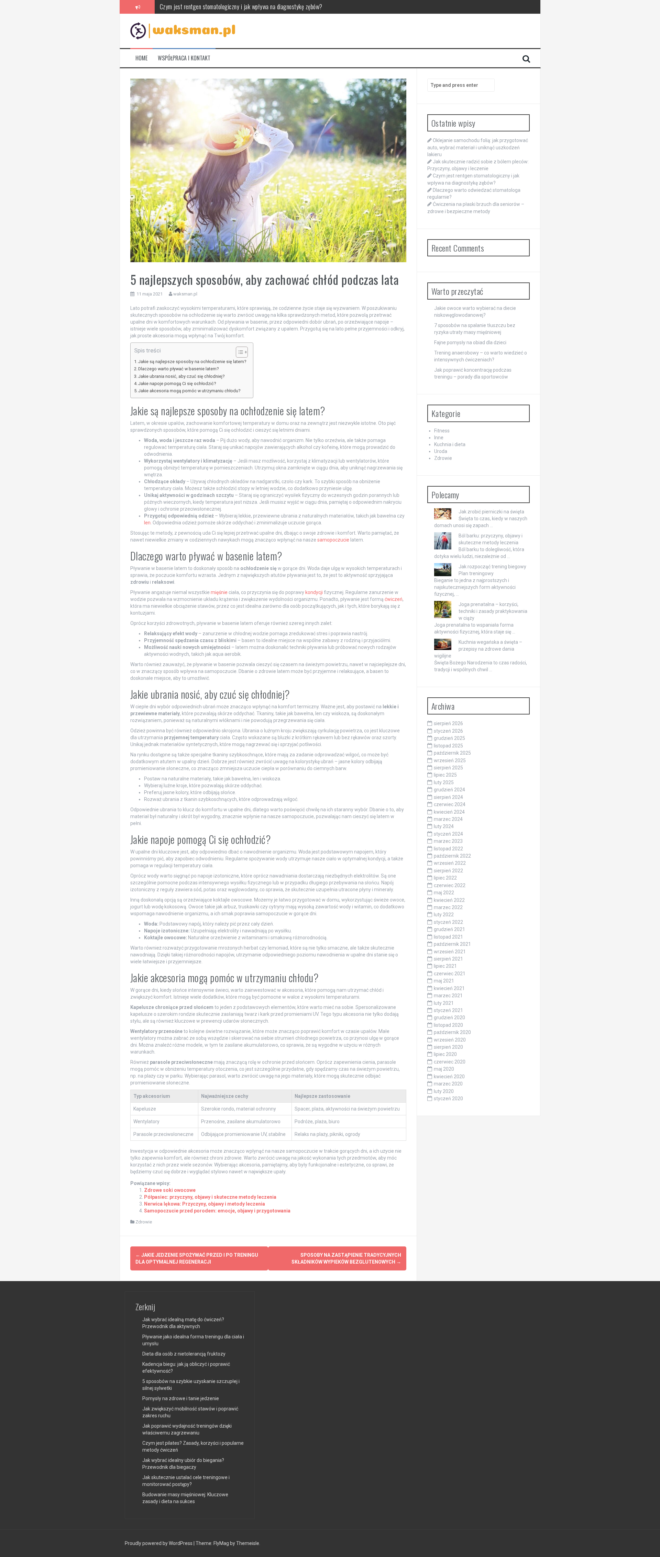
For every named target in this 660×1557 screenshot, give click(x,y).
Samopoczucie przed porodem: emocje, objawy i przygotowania (217, 1210)
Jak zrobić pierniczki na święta (491, 511)
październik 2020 (452, 1032)
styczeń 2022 (448, 922)
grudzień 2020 (449, 1017)
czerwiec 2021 (449, 973)
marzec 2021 (448, 995)
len (147, 522)
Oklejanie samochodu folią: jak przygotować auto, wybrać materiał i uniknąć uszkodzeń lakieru (477, 147)
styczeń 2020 (448, 1098)
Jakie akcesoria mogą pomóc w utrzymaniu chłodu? (189, 390)
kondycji (314, 592)
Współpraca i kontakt (184, 58)
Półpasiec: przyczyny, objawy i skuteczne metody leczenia (210, 1197)
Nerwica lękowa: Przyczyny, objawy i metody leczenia (204, 1204)
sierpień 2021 (448, 959)
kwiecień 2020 (449, 1076)
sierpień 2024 (448, 797)
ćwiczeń (394, 599)
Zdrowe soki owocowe (170, 1190)
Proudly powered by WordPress (159, 1543)
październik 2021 (452, 944)
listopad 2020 (448, 1025)
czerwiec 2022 (449, 885)
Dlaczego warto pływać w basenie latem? (178, 368)
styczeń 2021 (448, 1010)
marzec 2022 (448, 907)
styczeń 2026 (448, 731)
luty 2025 (444, 782)
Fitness (442, 430)
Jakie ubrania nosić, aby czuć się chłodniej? (181, 376)
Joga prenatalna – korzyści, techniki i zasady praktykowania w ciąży (493, 611)
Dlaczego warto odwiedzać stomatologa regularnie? (217, 6)
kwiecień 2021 (449, 988)
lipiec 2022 (445, 878)
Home (141, 58)
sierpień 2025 (448, 767)
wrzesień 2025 (450, 760)
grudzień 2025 (449, 738)
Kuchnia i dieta (449, 444)
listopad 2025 (448, 745)
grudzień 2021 (449, 929)
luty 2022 (444, 914)
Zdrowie (143, 1221)
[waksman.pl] (182, 30)
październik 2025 (452, 753)
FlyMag (221, 1543)
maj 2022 (444, 892)
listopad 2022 (448, 848)
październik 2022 (452, 856)
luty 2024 (444, 826)
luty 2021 (444, 1003)
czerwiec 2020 (449, 1062)
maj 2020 (444, 1069)
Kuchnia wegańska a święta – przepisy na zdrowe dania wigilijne (478, 649)
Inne (438, 437)
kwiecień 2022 (449, 900)
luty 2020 (444, 1091)
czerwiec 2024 (449, 804)
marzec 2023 (448, 841)
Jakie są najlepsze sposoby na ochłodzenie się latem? (192, 361)
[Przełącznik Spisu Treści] (238, 352)
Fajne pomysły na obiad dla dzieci (470, 342)
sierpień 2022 (448, 870)
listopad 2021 (448, 937)
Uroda (440, 451)
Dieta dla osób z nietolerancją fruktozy (184, 1354)
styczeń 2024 (448, 834)
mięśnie (219, 592)
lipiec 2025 (445, 775)
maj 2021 (444, 981)
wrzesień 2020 (450, 1040)
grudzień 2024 (449, 789)
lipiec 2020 (445, 1054)
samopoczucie (333, 540)
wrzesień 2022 (450, 863)
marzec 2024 (448, 819)
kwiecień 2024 (449, 812)
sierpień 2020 (448, 1047)
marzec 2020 (448, 1084)
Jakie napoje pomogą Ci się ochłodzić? (177, 383)
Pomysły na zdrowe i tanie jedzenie (180, 1398)
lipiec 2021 (445, 966)
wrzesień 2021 (450, 951)
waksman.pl (185, 294)
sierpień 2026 (448, 723)
